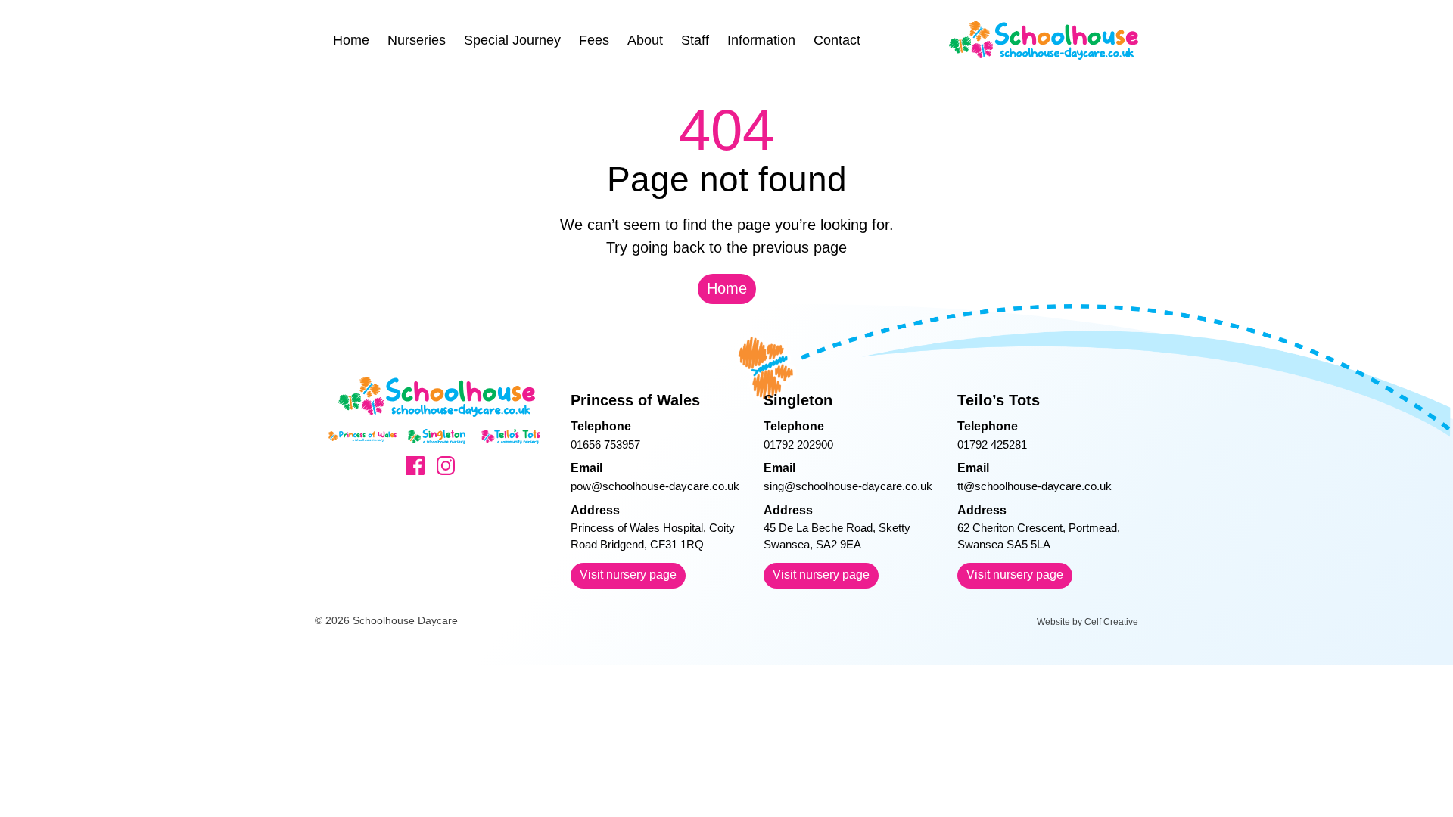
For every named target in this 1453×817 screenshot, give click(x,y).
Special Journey (512, 40)
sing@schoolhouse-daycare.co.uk (848, 486)
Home (351, 40)
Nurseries (416, 40)
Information (761, 40)
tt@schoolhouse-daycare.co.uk (1034, 486)
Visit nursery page (628, 574)
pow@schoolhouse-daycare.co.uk (655, 486)
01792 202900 (798, 444)
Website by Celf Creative (1087, 622)
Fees (594, 40)
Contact (837, 40)
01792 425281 (992, 444)
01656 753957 (605, 444)
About (645, 40)
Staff (695, 40)
